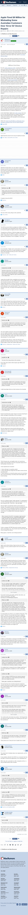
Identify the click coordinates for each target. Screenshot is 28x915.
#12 (26, 376)
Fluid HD (4, 905)
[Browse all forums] (23, 5)
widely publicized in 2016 (10, 67)
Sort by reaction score (20, 30)
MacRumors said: (5, 188)
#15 (26, 486)
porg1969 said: (5, 357)
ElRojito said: (4, 446)
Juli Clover (3, 878)
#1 (26, 44)
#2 (26, 133)
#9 (26, 298)
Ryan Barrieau (16, 891)
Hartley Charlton (4, 887)
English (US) (24, 904)
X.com (4, 876)
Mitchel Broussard (4, 882)
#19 (26, 636)
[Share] (25, 44)
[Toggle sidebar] (26, 5)
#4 (26, 185)
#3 (26, 165)
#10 (26, 317)
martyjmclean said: (5, 268)
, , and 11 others (10, 137)
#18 (26, 577)
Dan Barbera (3, 891)
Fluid (1, 905)
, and (10, 567)
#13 (26, 399)
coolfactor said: (5, 580)
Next (14, 35)
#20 (26, 654)
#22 (26, 729)
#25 (26, 817)
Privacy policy (3, 903)
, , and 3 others (9, 254)
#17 (26, 558)
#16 (26, 542)
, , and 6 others (11, 344)
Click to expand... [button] (14, 592)
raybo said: (4, 820)
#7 (26, 246)
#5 (26, 210)
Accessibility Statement (11, 903)
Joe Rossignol (16, 878)
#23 (26, 750)
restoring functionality (12, 79)
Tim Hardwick (16, 882)
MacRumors (4, 30)
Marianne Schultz (17, 887)
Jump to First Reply (10, 44)
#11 (26, 354)
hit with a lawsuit (17, 112)
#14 (26, 443)
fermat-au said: (5, 320)
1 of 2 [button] (10, 35)
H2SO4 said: (4, 732)
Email (2, 876)
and (8, 807)
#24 (26, 772)
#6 (26, 224)
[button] (1, 2)
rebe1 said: (4, 703)
